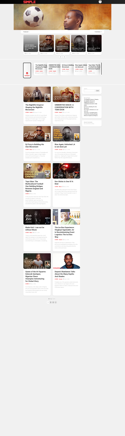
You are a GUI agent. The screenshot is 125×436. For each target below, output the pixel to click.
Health (54, 71)
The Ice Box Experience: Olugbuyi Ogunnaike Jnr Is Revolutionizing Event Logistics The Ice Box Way (64, 232)
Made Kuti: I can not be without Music (93, 36)
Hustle (41, 71)
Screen (81, 69)
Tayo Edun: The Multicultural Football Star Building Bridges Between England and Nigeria (98, 67)
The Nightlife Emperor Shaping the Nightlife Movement (42, 67)
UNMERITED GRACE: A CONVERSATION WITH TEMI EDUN (62, 36)
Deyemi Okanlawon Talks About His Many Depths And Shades (65, 274)
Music (67, 69)
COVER (37, 71)
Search (85, 88)
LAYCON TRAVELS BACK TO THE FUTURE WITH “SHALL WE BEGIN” (30, 36)
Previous (61, 57)
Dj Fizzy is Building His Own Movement (45, 36)
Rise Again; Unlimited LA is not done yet (77, 36)
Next (64, 57)
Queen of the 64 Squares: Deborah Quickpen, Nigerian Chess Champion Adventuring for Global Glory (35, 276)
